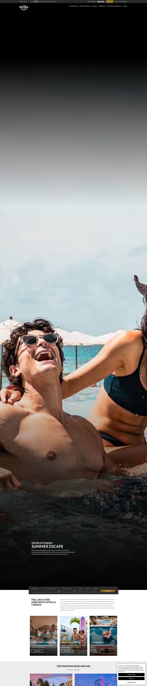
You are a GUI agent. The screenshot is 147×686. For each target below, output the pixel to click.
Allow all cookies (131, 674)
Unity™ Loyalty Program (121, 1)
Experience (102, 6)
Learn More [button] (37, 651)
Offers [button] (96, 651)
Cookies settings (131, 682)
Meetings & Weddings (114, 6)
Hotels (36, 1)
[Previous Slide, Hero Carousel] (2, 295)
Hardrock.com (23, 1)
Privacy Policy (121, 671)
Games (48, 1)
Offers (125, 6)
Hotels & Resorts (84, 6)
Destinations (73, 6)
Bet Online (54, 1)
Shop (45, 1)
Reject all (131, 678)
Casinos (41, 1)
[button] (58, 591)
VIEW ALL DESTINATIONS (73, 669)
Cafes (32, 1)
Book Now (108, 591)
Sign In (94, 1)
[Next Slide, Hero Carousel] (144, 295)
